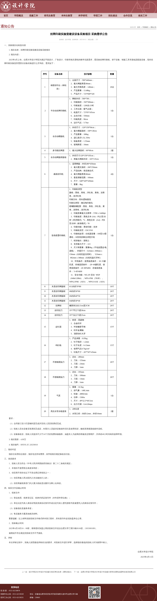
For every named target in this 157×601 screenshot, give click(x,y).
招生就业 (112, 15)
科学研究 (82, 15)
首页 (6, 15)
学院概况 (18, 15)
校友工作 (142, 15)
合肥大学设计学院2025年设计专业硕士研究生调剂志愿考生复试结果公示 (108, 572)
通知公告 (153, 27)
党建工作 (33, 15)
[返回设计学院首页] (19, 2)
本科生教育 (66, 15)
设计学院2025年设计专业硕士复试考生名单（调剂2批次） (51, 572)
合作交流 (127, 15)
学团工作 (97, 15)
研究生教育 (49, 15)
